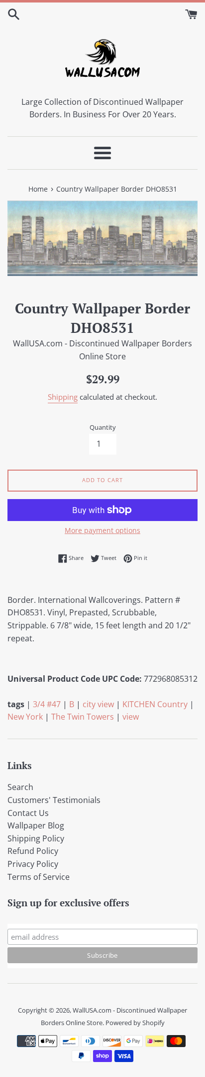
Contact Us (28, 813)
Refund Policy (32, 850)
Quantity (103, 427)
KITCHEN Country (155, 704)
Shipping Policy (35, 838)
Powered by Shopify (135, 1022)
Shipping (63, 397)
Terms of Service (38, 876)
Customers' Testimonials (54, 800)
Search (20, 787)
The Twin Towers (82, 716)
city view (98, 704)
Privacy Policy (32, 863)
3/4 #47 (47, 704)
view (130, 716)
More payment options (102, 530)
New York (25, 716)
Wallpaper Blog (35, 825)
